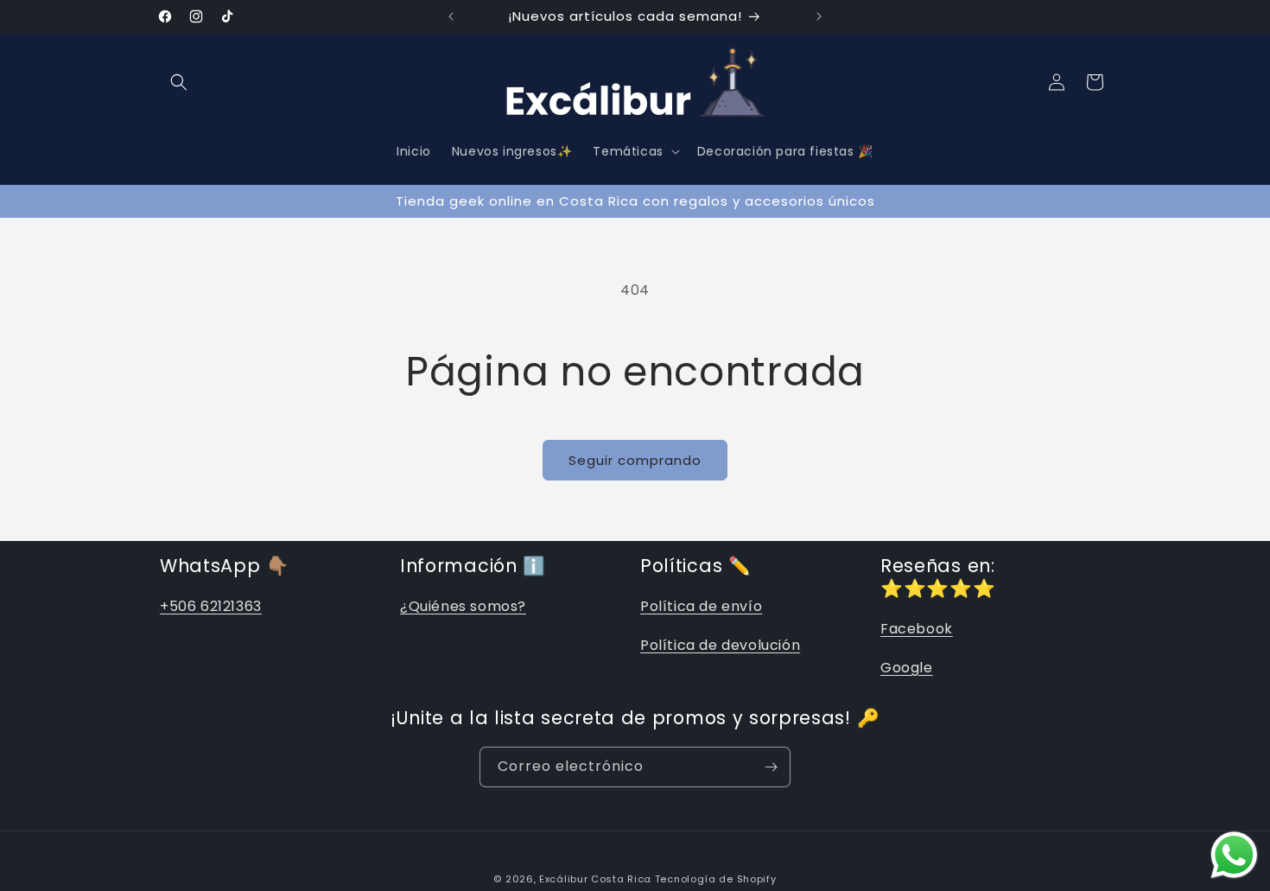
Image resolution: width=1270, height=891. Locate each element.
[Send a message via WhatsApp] (1234, 855)
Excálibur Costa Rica (597, 879)
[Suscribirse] (771, 767)
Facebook (916, 629)
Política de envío (701, 606)
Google (906, 668)
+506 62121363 (211, 606)
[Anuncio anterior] (451, 16)
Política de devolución (720, 645)
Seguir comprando (635, 460)
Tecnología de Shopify (716, 879)
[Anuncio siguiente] (819, 16)
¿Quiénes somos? (463, 606)
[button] (179, 82)
